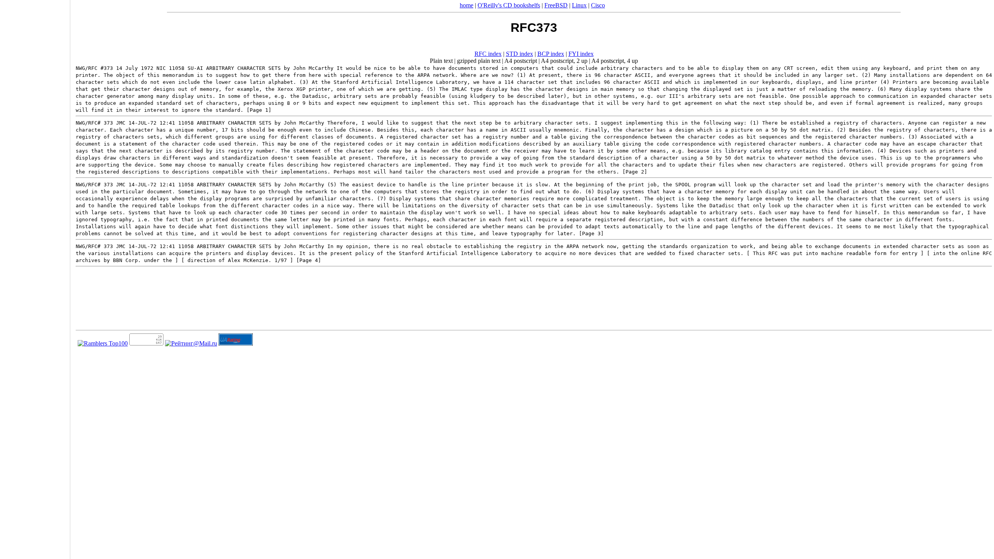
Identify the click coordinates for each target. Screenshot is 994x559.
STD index (519, 53)
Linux (579, 5)
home (466, 5)
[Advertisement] (35, 276)
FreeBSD (556, 5)
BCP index (550, 53)
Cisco (598, 5)
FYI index (581, 53)
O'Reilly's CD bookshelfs (509, 5)
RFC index (488, 53)
